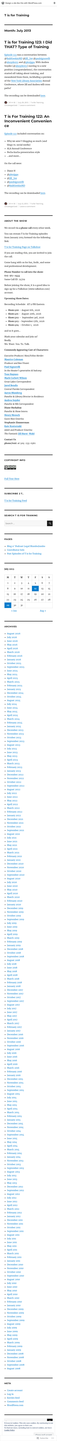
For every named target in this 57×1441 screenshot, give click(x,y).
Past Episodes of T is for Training (24, 553)
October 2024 (14, 696)
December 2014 (15, 1123)
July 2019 (12, 923)
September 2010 (15, 1275)
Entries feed (13, 1397)
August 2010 (13, 1279)
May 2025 (12, 674)
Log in (10, 1394)
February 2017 (14, 1027)
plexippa (30, 62)
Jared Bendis (11, 385)
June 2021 (12, 841)
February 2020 (14, 900)
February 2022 (14, 811)
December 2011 (15, 1220)
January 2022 (14, 815)
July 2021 (11, 837)
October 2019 (14, 915)
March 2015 (13, 1112)
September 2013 (15, 1168)
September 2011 (15, 1231)
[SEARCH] (50, 523)
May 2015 (12, 1105)
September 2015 (15, 1090)
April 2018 (12, 975)
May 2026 (12, 644)
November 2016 (15, 1038)
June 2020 (12, 886)
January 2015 (14, 1119)
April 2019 (12, 934)
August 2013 (13, 1171)
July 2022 (12, 793)
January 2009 (14, 1350)
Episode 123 (10, 54)
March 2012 (13, 1209)
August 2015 (13, 1093)
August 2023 (13, 745)
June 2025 (12, 670)
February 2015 (14, 1116)
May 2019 (12, 930)
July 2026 (12, 637)
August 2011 (13, 1235)
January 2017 (13, 1030)
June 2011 (12, 1242)
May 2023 (12, 756)
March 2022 (13, 808)
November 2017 (15, 993)
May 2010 (12, 1290)
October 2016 (14, 1042)
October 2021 (14, 826)
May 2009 (12, 1335)
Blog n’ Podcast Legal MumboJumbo (26, 546)
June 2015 (12, 1101)
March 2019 (13, 938)
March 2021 (13, 852)
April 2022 (12, 804)
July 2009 (12, 1327)
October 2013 (14, 1164)
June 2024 (12, 707)
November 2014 (15, 1127)
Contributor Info (15, 550)
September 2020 (15, 874)
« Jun (14, 610)
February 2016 (14, 1071)
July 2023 (12, 748)
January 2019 (14, 945)
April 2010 (12, 1294)
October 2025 (14, 663)
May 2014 (12, 1142)
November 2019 (15, 912)
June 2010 (12, 1286)
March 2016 (13, 1067)
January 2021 (14, 860)
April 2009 (12, 1338)
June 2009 (12, 1331)
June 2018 (12, 967)
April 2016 (12, 1064)
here (42, 95)
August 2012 (13, 1194)
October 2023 (14, 737)
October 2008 (14, 1361)
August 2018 (13, 960)
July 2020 (12, 882)
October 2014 (14, 1131)
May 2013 (12, 1183)
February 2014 (14, 1153)
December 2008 (15, 1353)
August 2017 (13, 1004)
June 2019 (12, 926)
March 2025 (13, 681)
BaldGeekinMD (14, 58)
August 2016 (13, 1049)
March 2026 (13, 652)
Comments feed (15, 1401)
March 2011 (13, 1253)
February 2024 (14, 722)
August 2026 (13, 633)
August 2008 (13, 1368)
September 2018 (15, 956)
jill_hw (29, 58)
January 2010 (14, 1305)
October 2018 (14, 952)
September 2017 (15, 1001)
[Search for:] (25, 523)
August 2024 (13, 700)
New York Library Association (26, 80)
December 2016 (15, 1034)
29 (7, 605)
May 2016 (12, 1060)
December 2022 (15, 774)
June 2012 (12, 1201)
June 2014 (12, 1138)
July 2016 (12, 1053)
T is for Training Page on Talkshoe (22, 247)
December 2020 (15, 863)
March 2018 (13, 978)
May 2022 (12, 800)
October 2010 (14, 1272)
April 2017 (12, 1019)
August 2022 (13, 789)
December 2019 (15, 908)
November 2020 (15, 867)
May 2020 (12, 889)
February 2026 (14, 655)
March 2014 (13, 1149)
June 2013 (12, 1179)
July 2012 (11, 1197)
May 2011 (12, 1246)
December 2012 (15, 1186)
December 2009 (15, 1309)
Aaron (7, 392)
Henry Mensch (12, 415)
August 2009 (13, 1324)
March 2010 (13, 1298)
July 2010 (11, 1283)
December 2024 (15, 693)
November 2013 (15, 1160)
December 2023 (15, 730)
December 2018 (15, 949)
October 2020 (14, 871)
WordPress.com (15, 1405)
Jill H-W (11, 102)
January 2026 (14, 659)
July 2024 (12, 704)
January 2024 (14, 726)
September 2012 (15, 1190)
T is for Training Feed (15, 500)
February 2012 (14, 1212)
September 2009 (16, 1320)
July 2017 (11, 1008)
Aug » (43, 610)
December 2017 (15, 990)
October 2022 (14, 782)
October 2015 (14, 1086)
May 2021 (12, 845)
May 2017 (12, 1016)
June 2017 (12, 1012)
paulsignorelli (16, 182)
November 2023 (15, 733)
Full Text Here (11, 478)
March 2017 (13, 1023)
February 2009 (14, 1346)
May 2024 (12, 711)
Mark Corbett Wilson (15, 378)
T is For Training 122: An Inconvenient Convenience (28, 121)
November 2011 (15, 1223)
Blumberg (16, 392)
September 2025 (15, 667)
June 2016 (12, 1056)
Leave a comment (27, 105)
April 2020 (12, 893)
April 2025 (12, 678)
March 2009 (13, 1342)
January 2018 (14, 986)
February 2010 (14, 1301)
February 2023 (14, 767)
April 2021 (12, 848)
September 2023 (15, 741)
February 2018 (14, 982)
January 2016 (14, 1075)
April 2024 (12, 715)
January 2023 (14, 771)
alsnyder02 (12, 62)
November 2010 (15, 1268)
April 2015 (12, 1108)
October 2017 (14, 997)
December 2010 (15, 1264)
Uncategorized (10, 105)
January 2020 (14, 904)
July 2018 (11, 964)
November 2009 (15, 1312)
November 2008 (15, 1357)
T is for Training (16, 15)
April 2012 (12, 1205)
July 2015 (11, 1097)
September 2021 (15, 830)
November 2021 (15, 823)
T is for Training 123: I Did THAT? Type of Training (28, 44)
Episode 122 (10, 133)
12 (35, 588)
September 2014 (15, 1134)
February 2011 (14, 1257)
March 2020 (13, 897)
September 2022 (15, 785)
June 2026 (12, 641)
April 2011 (12, 1249)
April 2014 (12, 1145)
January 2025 (14, 689)
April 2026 (12, 648)
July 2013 (11, 1175)
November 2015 (15, 1082)
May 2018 (12, 971)
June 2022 (12, 797)
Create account (15, 1390)
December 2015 (15, 1079)
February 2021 (14, 856)
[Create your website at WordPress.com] (28, 3)
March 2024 (13, 719)
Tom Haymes (11, 374)
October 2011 (13, 1227)
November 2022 (15, 778)
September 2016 (15, 1045)
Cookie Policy (9, 1430)
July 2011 (11, 1238)
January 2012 (14, 1216)
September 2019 (15, 919)
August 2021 (13, 834)
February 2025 (14, 685)
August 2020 (13, 878)
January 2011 (13, 1261)
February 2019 (14, 941)
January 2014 (14, 1157)
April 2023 (12, 759)
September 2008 (15, 1364)
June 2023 (12, 752)
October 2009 (14, 1316)
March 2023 (13, 763)
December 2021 (15, 819)
